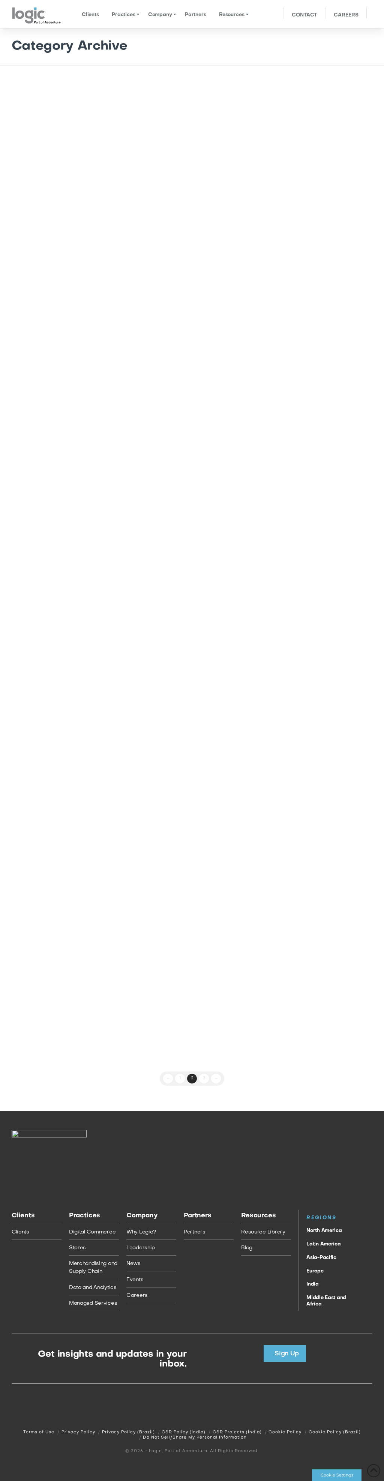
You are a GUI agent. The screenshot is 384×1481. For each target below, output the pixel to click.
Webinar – (61, 578)
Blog (246, 1247)
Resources (52, 617)
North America (324, 1230)
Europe (314, 1271)
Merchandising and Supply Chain (93, 1267)
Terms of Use (38, 1432)
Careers (137, 1295)
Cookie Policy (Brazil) (335, 1432)
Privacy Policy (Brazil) (128, 1432)
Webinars (30, 617)
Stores (77, 1247)
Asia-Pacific (321, 1257)
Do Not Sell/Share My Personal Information (195, 1438)
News (133, 1263)
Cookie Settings (337, 1475)
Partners (195, 1232)
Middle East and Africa (326, 1301)
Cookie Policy (285, 1432)
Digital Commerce (92, 1232)
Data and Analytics (93, 1287)
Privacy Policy (78, 1432)
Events (52, 118)
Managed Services (93, 1303)
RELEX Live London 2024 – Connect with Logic (62, 886)
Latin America (323, 1244)
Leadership (140, 1247)
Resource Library (263, 1232)
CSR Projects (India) (237, 1432)
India (312, 1284)
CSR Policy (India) (184, 1432)
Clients (20, 1232)
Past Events (32, 118)
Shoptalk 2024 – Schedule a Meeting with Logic (59, 984)
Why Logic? (141, 1232)
